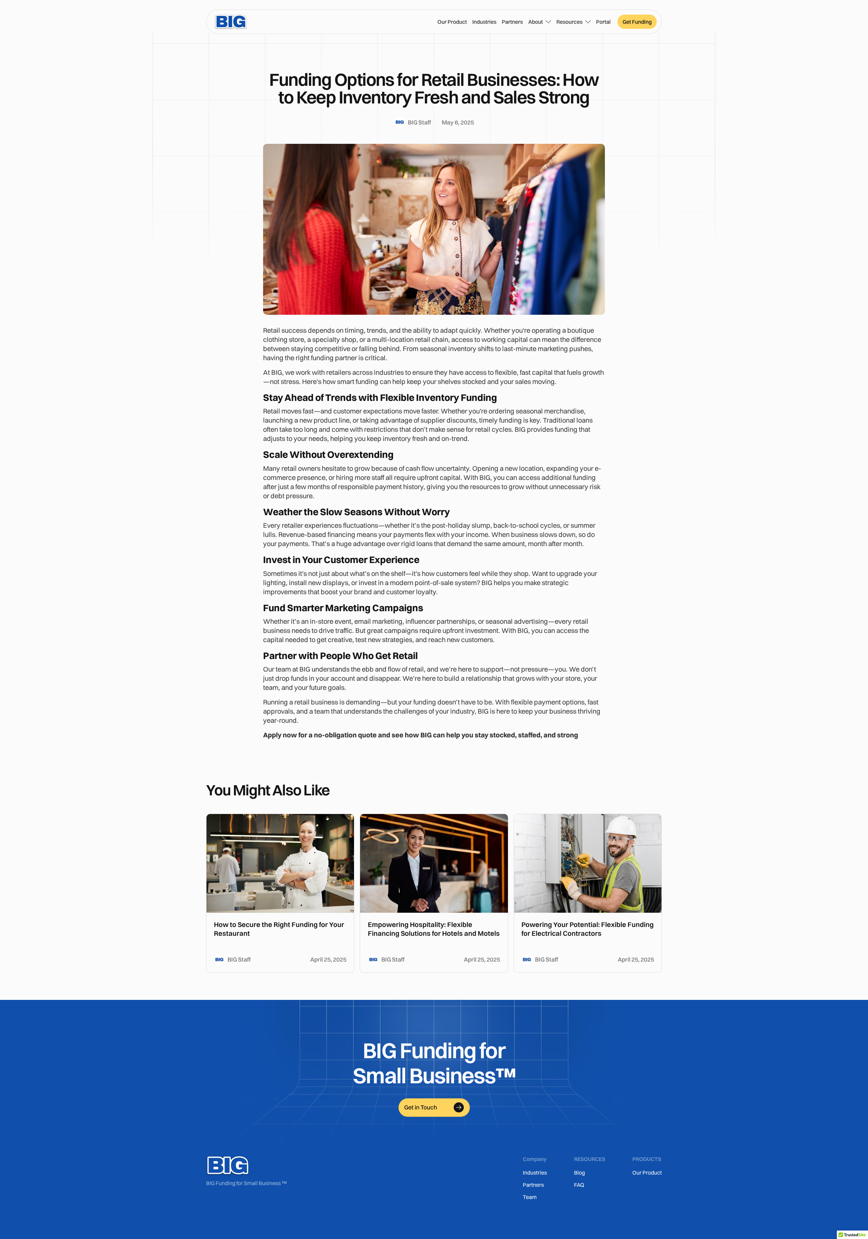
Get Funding (637, 21)
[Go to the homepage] (228, 1165)
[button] (540, 22)
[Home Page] (231, 22)
